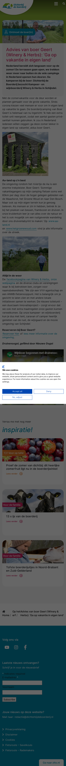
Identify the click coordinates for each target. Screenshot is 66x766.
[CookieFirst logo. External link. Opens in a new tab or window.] (3, 366)
